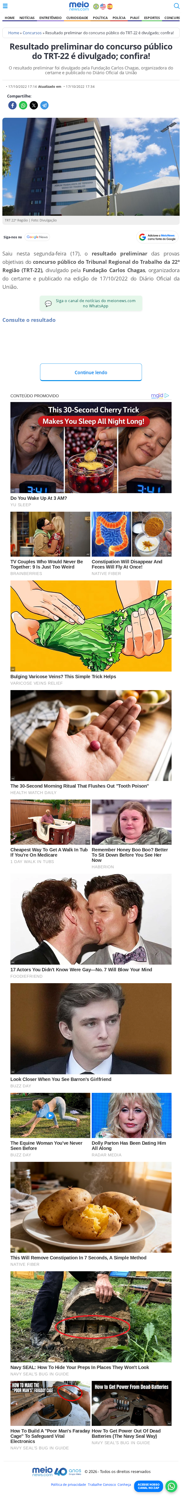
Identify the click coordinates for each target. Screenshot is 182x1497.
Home (10, 17)
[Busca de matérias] (177, 7)
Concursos (32, 32)
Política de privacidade (68, 1484)
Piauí (134, 17)
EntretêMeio (50, 17)
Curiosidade (77, 17)
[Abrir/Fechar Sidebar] (5, 6)
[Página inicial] (79, 6)
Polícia (119, 17)
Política (100, 17)
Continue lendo (91, 372)
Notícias (27, 17)
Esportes (152, 17)
